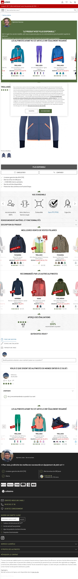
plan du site (35, 572)
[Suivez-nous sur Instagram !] (4, 538)
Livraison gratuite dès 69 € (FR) (14, 177)
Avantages (7, 391)
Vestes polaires (6, 15)
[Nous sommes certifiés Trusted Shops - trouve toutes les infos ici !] (42, 476)
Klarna (8, 476)
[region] (39, 99)
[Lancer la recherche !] (75, 10)
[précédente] (5, 58)
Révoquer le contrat (9, 554)
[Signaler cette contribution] (13, 381)
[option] (39, 120)
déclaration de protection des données (37, 106)
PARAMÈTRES (31, 111)
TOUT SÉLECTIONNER (45, 111)
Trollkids (6, 87)
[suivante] (73, 58)
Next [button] (75, 204)
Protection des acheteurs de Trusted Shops (17, 187)
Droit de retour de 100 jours (12, 180)
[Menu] (3, 10)
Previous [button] (3, 204)
